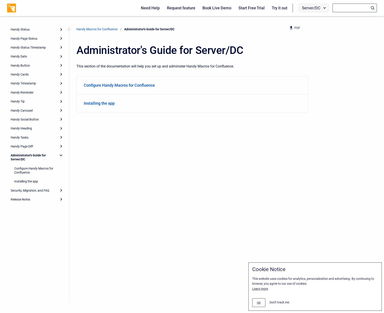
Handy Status (20, 29)
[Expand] (61, 29)
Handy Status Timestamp (28, 47)
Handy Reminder (22, 92)
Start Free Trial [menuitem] (251, 8)
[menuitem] (192, 85)
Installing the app (26, 181)
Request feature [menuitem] (181, 8)
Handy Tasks (19, 137)
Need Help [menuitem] (150, 8)
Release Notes (20, 199)
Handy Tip (18, 101)
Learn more (260, 288)
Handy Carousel (22, 110)
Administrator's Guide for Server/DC (28, 157)
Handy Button (20, 65)
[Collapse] (61, 155)
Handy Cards (20, 74)
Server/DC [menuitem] (311, 8)
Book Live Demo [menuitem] (216, 8)
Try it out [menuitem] (279, 8)
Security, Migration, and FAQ (30, 190)
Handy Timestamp (23, 83)
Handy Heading (21, 128)
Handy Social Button (25, 119)
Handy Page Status (24, 38)
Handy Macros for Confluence (97, 29)
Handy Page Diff (22, 146)
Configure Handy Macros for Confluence (33, 170)
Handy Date (19, 56)
